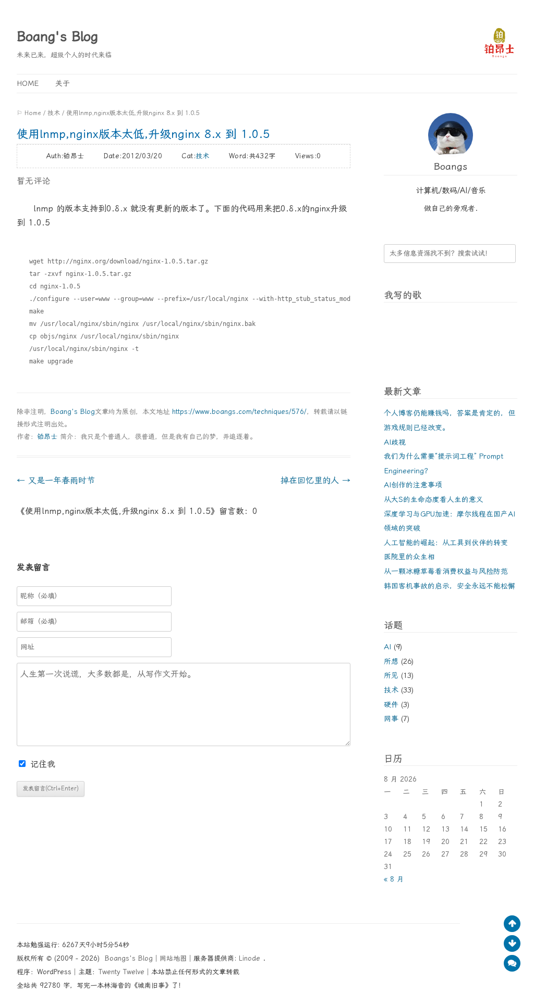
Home (28, 83)
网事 (391, 718)
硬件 (391, 704)
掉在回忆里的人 (315, 480)
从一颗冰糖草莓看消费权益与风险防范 (446, 571)
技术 (53, 113)
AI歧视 (395, 442)
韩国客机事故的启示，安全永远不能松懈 (449, 586)
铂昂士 (47, 436)
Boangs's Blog (129, 958)
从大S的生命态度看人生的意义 (433, 499)
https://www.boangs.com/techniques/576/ (239, 412)
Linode (251, 958)
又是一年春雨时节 (56, 480)
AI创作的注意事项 (413, 485)
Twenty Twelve (121, 972)
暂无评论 (33, 181)
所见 (391, 675)
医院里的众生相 (409, 556)
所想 (391, 661)
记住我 (42, 764)
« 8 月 (394, 879)
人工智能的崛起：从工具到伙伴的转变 (446, 542)
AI (387, 647)
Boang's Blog (57, 36)
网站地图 (173, 958)
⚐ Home (29, 113)
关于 (62, 83)
